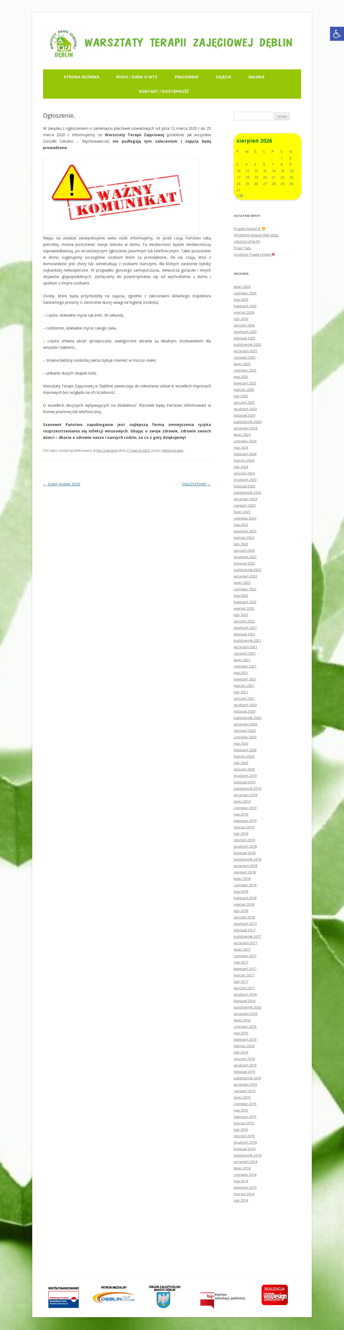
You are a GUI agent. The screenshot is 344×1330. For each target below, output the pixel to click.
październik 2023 (247, 492)
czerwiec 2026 (245, 293)
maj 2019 (241, 814)
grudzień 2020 (245, 704)
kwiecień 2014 (245, 1187)
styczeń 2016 (244, 1058)
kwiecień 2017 (245, 968)
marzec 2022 (244, 608)
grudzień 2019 (245, 775)
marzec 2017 (244, 975)
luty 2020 (241, 762)
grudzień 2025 (245, 331)
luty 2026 (241, 318)
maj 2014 (241, 1181)
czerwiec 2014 (245, 1174)
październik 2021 (247, 640)
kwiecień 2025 (245, 383)
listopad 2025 (244, 338)
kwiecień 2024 (245, 453)
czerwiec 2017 (245, 955)
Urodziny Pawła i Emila (252, 254)
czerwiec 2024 (245, 441)
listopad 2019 (244, 782)
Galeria (256, 76)
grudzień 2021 (245, 627)
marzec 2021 (244, 685)
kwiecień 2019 (245, 820)
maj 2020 (241, 743)
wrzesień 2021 (245, 646)
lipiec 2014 (242, 1168)
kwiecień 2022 (245, 601)
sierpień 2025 (245, 357)
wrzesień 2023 (245, 499)
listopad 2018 (244, 852)
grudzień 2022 (245, 556)
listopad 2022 (244, 563)
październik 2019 (247, 788)
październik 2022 (247, 569)
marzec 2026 (244, 312)
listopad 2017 (244, 930)
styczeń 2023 (244, 550)
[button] (337, 34)
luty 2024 (241, 466)
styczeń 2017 (244, 988)
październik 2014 (247, 1155)
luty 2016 (241, 1052)
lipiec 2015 (242, 1097)
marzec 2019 (244, 827)
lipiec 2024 (242, 434)
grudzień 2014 (245, 1142)
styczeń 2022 (244, 621)
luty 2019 (241, 833)
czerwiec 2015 (245, 1103)
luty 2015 (241, 1129)
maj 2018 (241, 891)
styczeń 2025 (244, 402)
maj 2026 (241, 299)
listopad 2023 (244, 486)
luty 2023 (241, 544)
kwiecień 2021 (245, 679)
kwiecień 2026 (245, 305)
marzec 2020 (244, 756)
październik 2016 (247, 1007)
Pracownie (186, 76)
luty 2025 (241, 396)
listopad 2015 (244, 1071)
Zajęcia (223, 76)
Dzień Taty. (243, 248)
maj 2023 (241, 524)
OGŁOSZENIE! (196, 484)
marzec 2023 (244, 537)
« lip (239, 195)
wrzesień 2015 (245, 1084)
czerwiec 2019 (245, 807)
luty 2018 (241, 910)
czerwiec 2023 (245, 518)
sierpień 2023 (245, 505)
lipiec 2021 (242, 659)
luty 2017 (241, 981)
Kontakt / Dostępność (164, 91)
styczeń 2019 (244, 840)
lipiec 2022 (242, 582)
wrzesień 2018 (245, 865)
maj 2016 (241, 1033)
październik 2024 (247, 421)
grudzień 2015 (245, 1065)
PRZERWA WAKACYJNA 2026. (256, 235)
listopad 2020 (244, 711)
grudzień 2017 (245, 923)
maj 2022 (241, 595)
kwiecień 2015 (245, 1116)
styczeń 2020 (244, 769)
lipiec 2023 (242, 511)
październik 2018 (247, 859)
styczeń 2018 (244, 917)
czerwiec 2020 (245, 737)
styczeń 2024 (244, 473)
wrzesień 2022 (245, 576)
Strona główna (81, 76)
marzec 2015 (244, 1123)
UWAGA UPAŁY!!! (247, 241)
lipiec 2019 (242, 801)
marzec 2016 (244, 1045)
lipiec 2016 (242, 1020)
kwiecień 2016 (245, 1039)
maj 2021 (241, 672)
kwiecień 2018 (245, 897)
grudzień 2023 (245, 479)
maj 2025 (241, 376)
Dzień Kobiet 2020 (61, 484)
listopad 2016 (244, 1000)
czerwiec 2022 (245, 589)
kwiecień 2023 (245, 531)
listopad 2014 (244, 1148)
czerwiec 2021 (245, 666)
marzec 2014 (244, 1193)
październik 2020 (247, 717)
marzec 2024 (244, 460)
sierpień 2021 (245, 653)
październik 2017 (247, 936)
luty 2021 (241, 692)
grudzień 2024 (245, 408)
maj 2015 (241, 1110)
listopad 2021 (244, 634)
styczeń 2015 (244, 1135)
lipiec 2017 (242, 949)
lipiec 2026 (242, 286)
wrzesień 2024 (245, 428)
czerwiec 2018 (245, 885)
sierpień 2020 (245, 730)
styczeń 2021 (244, 698)
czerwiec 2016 (245, 1026)
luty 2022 (241, 614)
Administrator (173, 450)
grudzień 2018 (245, 846)
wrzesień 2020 (245, 724)
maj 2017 (241, 962)
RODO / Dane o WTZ (136, 76)
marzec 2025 (244, 389)
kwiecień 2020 (245, 749)
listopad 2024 (244, 415)
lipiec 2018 (242, 878)
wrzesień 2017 (245, 942)
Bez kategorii (107, 450)
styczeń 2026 (244, 325)
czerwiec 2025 (245, 370)
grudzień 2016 (245, 994)
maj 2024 (241, 447)
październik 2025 (247, 344)
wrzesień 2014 (245, 1161)
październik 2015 (247, 1078)
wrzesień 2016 (245, 1013)
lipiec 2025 (242, 363)
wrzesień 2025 (245, 351)
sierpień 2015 (245, 1090)
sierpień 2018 (245, 872)
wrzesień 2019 (245, 794)
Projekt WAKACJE (247, 228)
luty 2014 (241, 1200)
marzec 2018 (244, 904)
